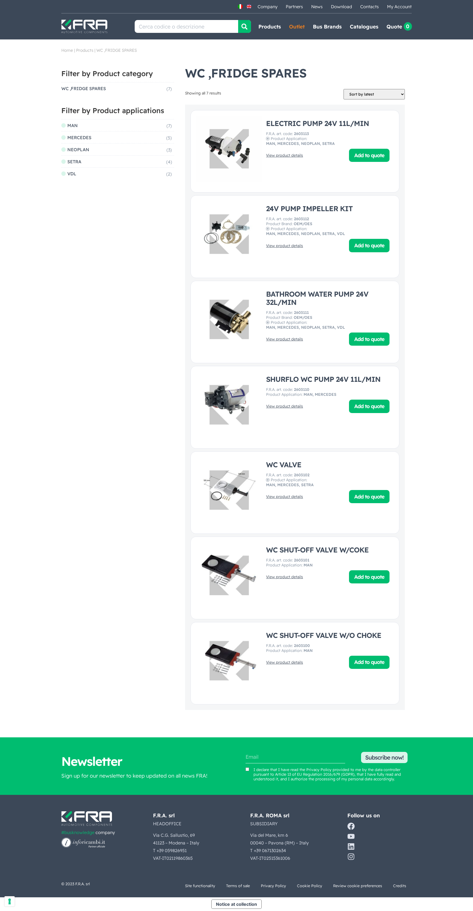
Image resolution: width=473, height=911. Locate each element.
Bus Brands (327, 26)
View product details (284, 155)
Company (268, 6)
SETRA (74, 161)
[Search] (244, 26)
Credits (399, 885)
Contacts (369, 6)
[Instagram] (351, 856)
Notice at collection (236, 904)
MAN (72, 125)
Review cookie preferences (357, 885)
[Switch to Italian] (240, 6)
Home (67, 50)
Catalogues (364, 26)
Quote (394, 26)
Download (341, 6)
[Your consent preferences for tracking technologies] (9, 901)
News (317, 6)
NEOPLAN (78, 149)
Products (269, 26)
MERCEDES (79, 137)
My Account (399, 6)
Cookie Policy (309, 885)
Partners (294, 6)
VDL (71, 173)
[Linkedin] (351, 846)
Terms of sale (238, 885)
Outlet (297, 26)
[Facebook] (351, 826)
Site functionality (200, 885)
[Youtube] (351, 836)
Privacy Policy (318, 769)
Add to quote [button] (369, 155)
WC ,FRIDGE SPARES (83, 88)
